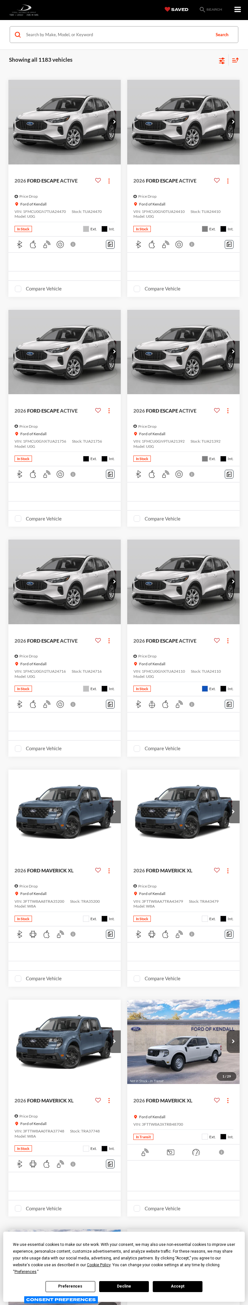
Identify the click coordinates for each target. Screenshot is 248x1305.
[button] (114, 122)
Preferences (70, 1286)
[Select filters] (222, 60)
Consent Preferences (61, 1300)
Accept (177, 1286)
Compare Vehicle (44, 288)
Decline (124, 1286)
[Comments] (110, 244)
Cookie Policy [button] (98, 1265)
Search (222, 34)
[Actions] (109, 180)
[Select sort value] (234, 60)
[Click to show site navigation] (238, 10)
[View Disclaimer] (73, 244)
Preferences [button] (25, 1271)
